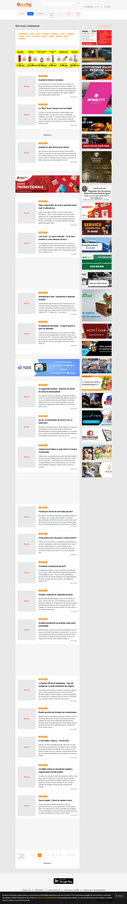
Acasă (22, 13)
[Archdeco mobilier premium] (97, 365)
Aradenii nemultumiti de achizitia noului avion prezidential (57, 624)
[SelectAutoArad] (97, 141)
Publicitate (39, 890)
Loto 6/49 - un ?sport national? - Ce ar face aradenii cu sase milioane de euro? (57, 237)
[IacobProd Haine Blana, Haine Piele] (97, 469)
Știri (30, 13)
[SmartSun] (97, 244)
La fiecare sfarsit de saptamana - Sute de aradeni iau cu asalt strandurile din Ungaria (56, 684)
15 (68, 855)
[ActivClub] (97, 331)
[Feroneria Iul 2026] (97, 37)
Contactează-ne (53, 890)
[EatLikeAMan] (97, 123)
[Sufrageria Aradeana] (97, 167)
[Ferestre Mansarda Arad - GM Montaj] (97, 435)
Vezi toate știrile (104, 26)
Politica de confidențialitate (94, 890)
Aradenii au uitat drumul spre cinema (54, 147)
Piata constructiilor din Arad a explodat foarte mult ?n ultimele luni (57, 206)
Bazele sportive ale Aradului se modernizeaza (57, 712)
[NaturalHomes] (97, 55)
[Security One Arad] (97, 452)
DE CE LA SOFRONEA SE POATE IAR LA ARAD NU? (55, 421)
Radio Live (69, 14)
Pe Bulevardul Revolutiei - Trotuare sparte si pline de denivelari (57, 327)
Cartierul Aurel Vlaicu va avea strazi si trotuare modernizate (58, 450)
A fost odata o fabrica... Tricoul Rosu (54, 741)
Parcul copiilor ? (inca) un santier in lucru (55, 800)
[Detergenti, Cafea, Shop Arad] (97, 210)
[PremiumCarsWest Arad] (97, 72)
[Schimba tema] (102, 7)
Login (108, 7)
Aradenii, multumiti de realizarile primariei (56, 594)
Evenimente (40, 13)
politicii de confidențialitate (47, 898)
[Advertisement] (47, 273)
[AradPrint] (97, 98)
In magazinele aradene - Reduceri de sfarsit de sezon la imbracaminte (57, 390)
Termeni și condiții (71, 890)
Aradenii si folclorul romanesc (51, 80)
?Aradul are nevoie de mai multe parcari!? (56, 511)
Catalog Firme (51, 14)
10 (60, 855)
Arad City (61, 14)
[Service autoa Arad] (97, 279)
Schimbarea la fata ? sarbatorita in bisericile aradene (57, 298)
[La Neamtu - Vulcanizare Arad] (97, 400)
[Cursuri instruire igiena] (97, 192)
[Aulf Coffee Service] (97, 227)
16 (72, 855)
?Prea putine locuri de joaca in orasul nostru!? (57, 538)
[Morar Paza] (97, 348)
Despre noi (26, 890)
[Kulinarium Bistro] (97, 383)
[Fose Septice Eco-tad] (97, 305)
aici (7, 900)
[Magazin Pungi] (97, 262)
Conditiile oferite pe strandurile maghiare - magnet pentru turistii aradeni (56, 770)
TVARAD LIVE (77, 14)
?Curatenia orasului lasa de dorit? (52, 566)
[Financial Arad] (97, 417)
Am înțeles (119, 896)
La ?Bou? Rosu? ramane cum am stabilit (55, 108)
